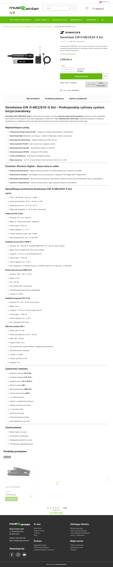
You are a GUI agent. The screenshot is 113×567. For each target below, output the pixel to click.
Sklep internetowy (55, 564)
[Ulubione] (87, 8)
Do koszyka (11, 499)
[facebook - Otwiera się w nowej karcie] (11, 555)
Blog (35, 535)
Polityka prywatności (41, 547)
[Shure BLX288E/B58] (19, 471)
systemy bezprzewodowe (44, 26)
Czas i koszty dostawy (78, 531)
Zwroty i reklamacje (77, 535)
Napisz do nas (39, 531)
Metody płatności (76, 528)
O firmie (37, 533)
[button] (74, 8)
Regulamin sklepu (40, 545)
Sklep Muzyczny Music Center (13, 26)
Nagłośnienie (29, 26)
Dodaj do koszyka (81, 76)
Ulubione (73, 550)
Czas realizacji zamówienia (80, 533)
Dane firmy (38, 528)
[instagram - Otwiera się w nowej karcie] (18, 555)
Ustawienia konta (76, 547)
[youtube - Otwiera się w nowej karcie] (24, 555)
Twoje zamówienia (76, 545)
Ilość (63, 65)
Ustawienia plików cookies (43, 550)
